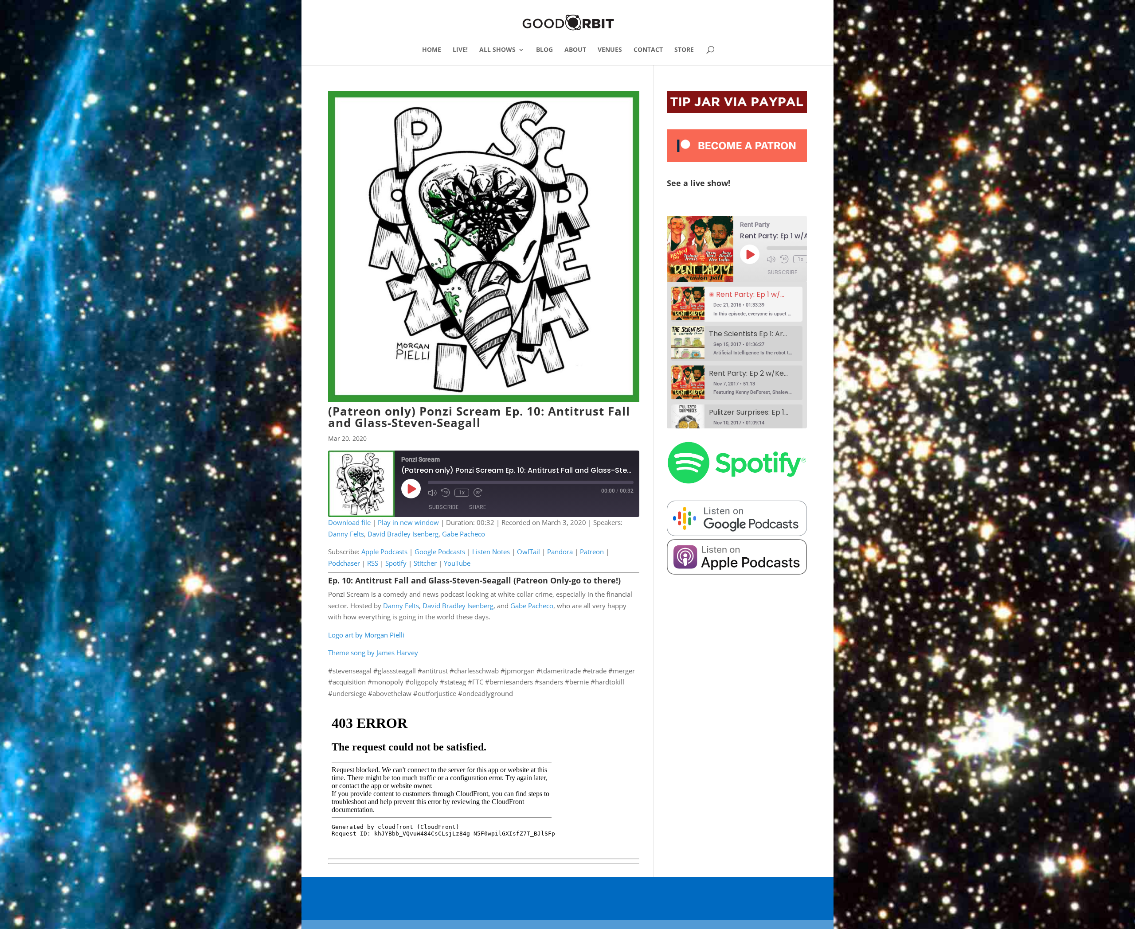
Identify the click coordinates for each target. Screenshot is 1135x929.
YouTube (457, 563)
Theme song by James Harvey (373, 652)
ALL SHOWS (497, 50)
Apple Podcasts (384, 551)
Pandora (560, 551)
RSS (372, 563)
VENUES (610, 50)
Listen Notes (491, 551)
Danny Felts (346, 533)
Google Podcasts (440, 551)
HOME (431, 50)
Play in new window (408, 522)
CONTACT (648, 50)
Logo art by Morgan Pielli (366, 634)
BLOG (544, 50)
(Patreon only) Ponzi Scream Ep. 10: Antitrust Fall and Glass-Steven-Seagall (479, 417)
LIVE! (460, 50)
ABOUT (575, 50)
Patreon (592, 551)
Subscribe (443, 507)
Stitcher (425, 563)
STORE (684, 50)
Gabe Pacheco (463, 533)
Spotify (396, 563)
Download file (349, 522)
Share (477, 507)
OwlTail (528, 551)
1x (462, 493)
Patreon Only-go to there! (567, 580)
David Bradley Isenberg (403, 533)
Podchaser (344, 563)
